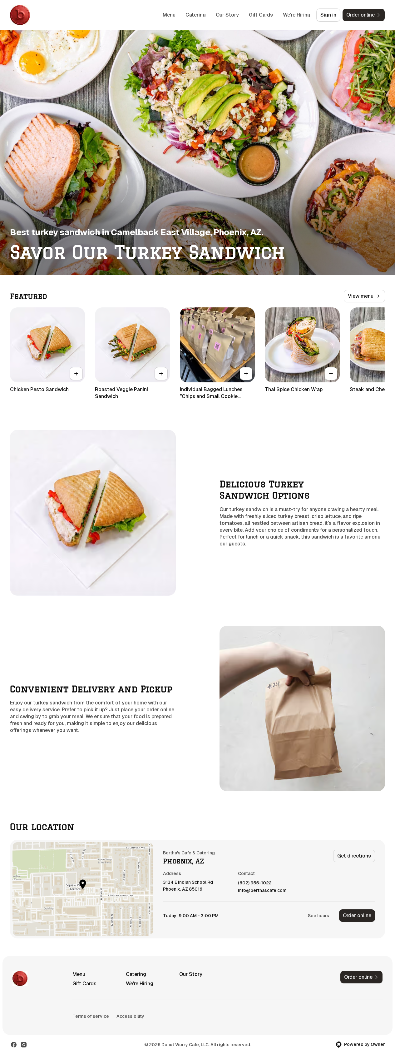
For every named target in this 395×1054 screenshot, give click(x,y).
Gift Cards (261, 15)
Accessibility (130, 1016)
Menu (169, 15)
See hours (318, 915)
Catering (195, 15)
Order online (357, 915)
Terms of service (90, 1016)
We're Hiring (296, 15)
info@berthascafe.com (262, 890)
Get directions (354, 856)
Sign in (328, 15)
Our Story (227, 15)
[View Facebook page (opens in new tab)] (13, 1044)
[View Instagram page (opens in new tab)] (23, 1044)
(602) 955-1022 (255, 883)
